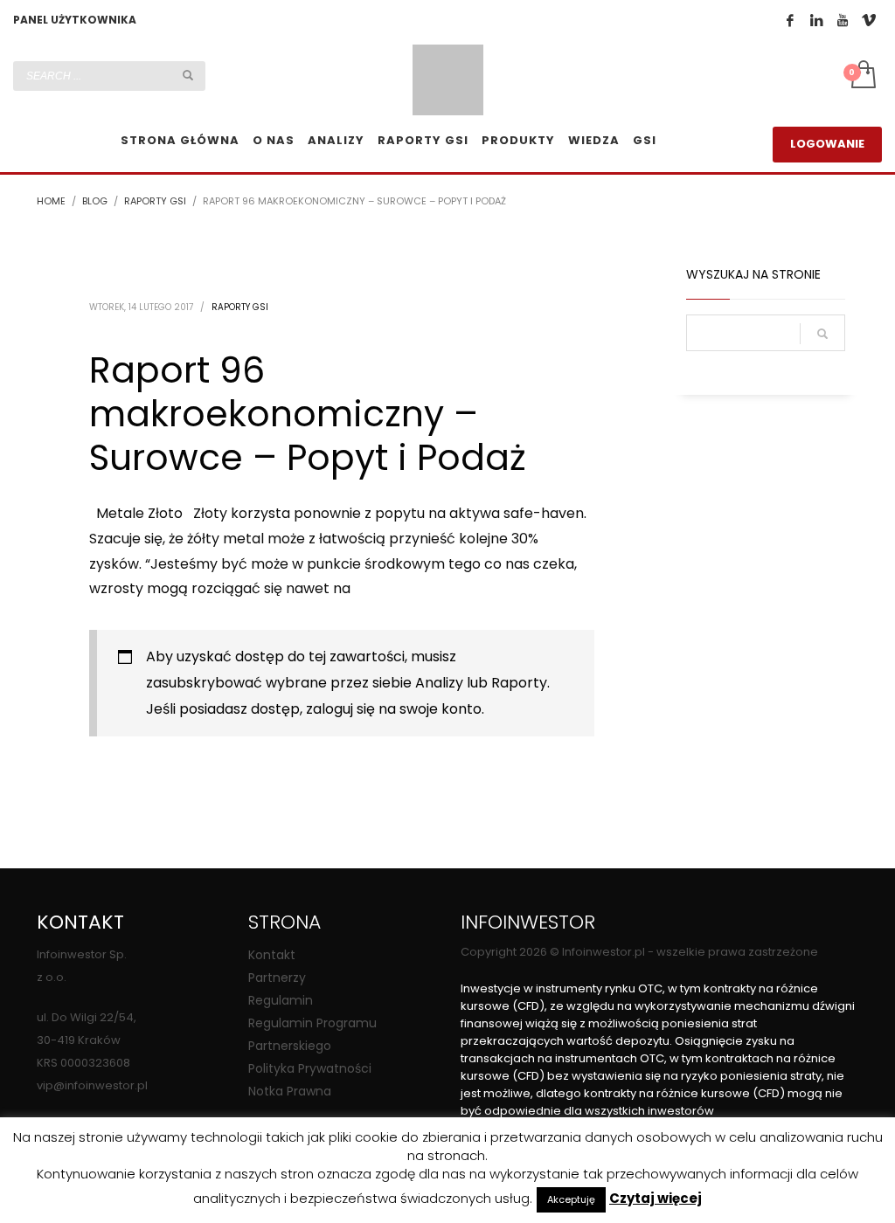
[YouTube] (842, 20)
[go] (188, 75)
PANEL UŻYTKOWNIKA (74, 19)
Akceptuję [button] (571, 1199)
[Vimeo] (869, 20)
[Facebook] (790, 20)
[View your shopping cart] (862, 76)
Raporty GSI (240, 307)
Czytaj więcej (655, 1198)
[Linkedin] (816, 20)
